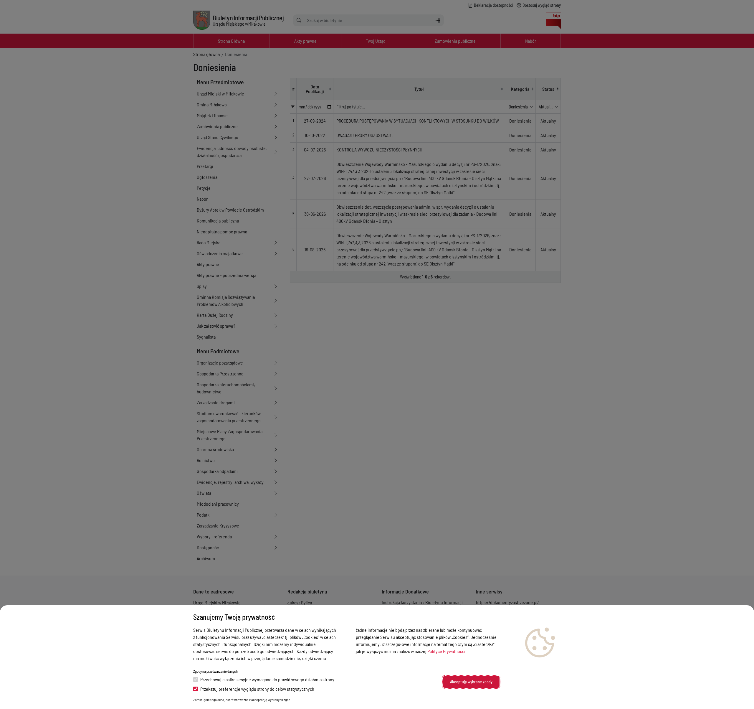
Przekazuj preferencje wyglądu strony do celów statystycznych (257, 689)
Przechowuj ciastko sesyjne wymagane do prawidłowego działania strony (267, 679)
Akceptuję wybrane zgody (471, 681)
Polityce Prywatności (446, 651)
